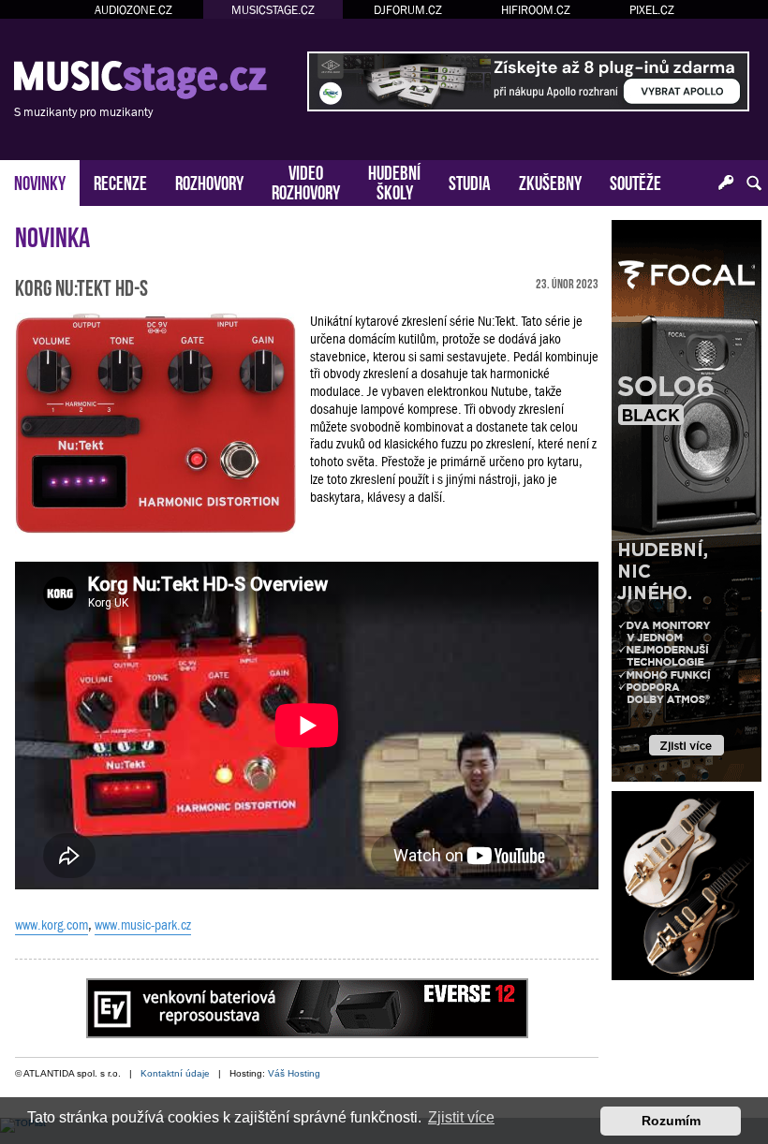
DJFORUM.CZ (408, 10)
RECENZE (120, 181)
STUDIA (470, 181)
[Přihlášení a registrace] (726, 183)
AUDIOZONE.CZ (133, 10)
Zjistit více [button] (461, 1117)
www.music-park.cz (143, 924)
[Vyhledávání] (754, 183)
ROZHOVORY (209, 181)
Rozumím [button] (671, 1120)
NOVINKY (40, 181)
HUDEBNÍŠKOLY (394, 180)
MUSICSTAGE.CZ (273, 10)
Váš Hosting (294, 1073)
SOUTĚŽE (635, 181)
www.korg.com (51, 924)
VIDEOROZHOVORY (306, 180)
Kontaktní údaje (175, 1073)
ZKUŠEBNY (550, 181)
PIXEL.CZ (651, 10)
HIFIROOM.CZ (535, 10)
